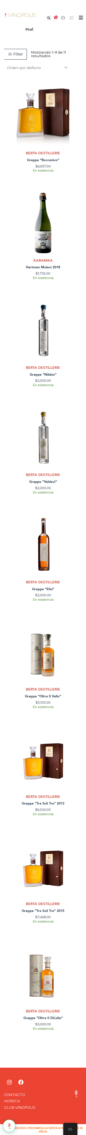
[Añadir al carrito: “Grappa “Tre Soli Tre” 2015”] (78, 849)
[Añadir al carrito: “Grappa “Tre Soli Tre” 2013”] (78, 742)
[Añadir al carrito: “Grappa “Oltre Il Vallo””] (78, 635)
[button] (48, 18)
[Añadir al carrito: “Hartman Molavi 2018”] (78, 206)
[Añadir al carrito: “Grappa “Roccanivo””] (78, 99)
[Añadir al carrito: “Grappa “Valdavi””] (78, 420)
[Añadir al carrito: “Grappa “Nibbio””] (78, 313)
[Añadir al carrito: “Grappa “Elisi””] (78, 528)
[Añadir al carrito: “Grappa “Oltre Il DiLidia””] (78, 957)
